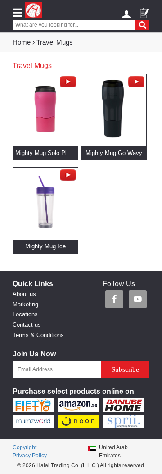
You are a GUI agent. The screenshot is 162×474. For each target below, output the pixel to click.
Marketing (25, 304)
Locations (25, 314)
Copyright (24, 447)
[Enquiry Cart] (144, 10)
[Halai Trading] (33, 10)
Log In (127, 12)
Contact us (27, 324)
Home (22, 42)
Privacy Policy (30, 455)
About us (24, 294)
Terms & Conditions (38, 335)
